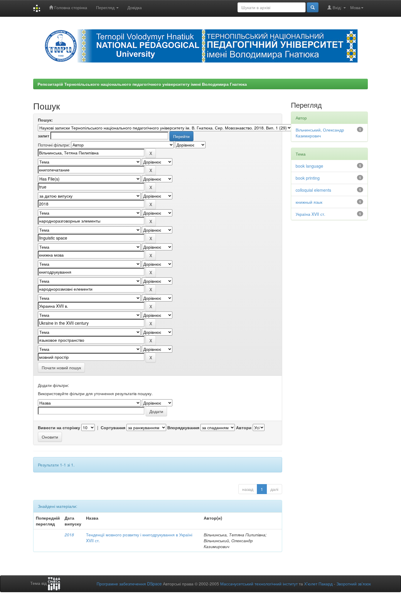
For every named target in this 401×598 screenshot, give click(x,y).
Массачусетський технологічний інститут (259, 584)
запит (43, 136)
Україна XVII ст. (310, 214)
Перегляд (106, 7)
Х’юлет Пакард (318, 584)
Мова (355, 7)
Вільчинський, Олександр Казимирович (320, 133)
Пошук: (45, 120)
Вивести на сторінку (59, 427)
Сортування (113, 427)
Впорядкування (183, 427)
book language (309, 166)
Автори (244, 427)
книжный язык (309, 202)
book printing (308, 178)
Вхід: (337, 7)
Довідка (134, 7)
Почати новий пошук (61, 367)
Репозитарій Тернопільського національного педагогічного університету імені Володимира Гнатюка (142, 84)
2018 (69, 535)
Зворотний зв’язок (353, 584)
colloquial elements (313, 190)
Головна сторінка (70, 7)
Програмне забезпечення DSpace (129, 584)
